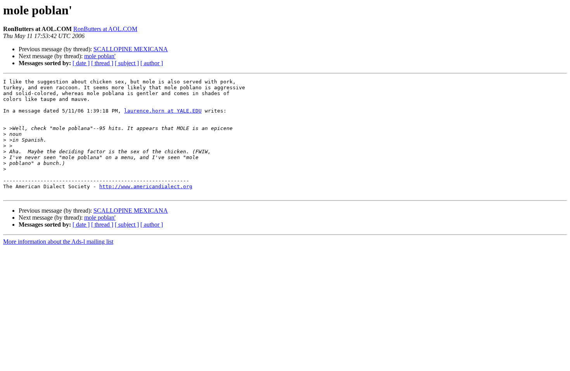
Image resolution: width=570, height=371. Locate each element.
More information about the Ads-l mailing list (58, 241)
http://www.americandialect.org (145, 186)
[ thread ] (102, 63)
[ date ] (81, 63)
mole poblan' (100, 56)
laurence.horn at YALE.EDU (163, 111)
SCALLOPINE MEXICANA (130, 49)
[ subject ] (127, 63)
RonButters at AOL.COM (105, 29)
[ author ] (151, 63)
